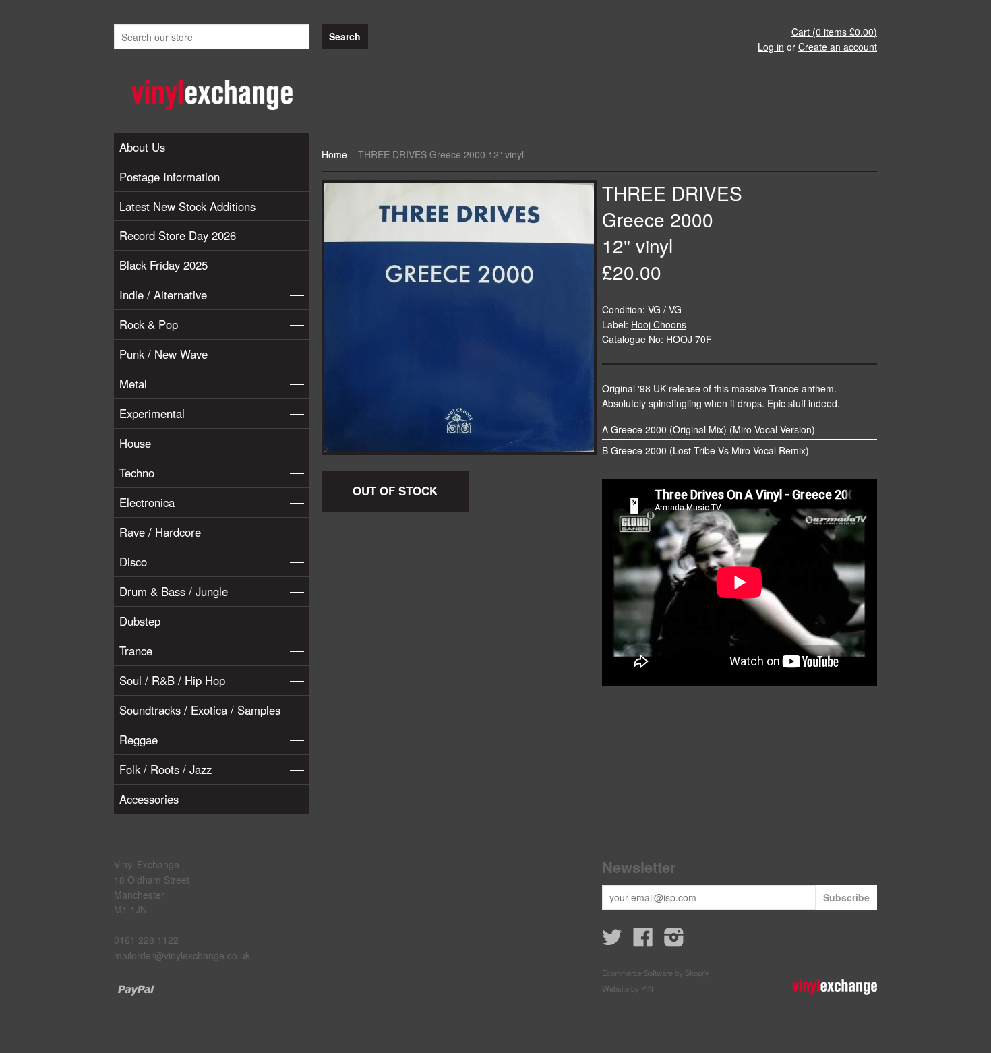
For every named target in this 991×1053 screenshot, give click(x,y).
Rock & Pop (148, 324)
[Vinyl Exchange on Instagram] (674, 941)
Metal (133, 383)
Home (334, 154)
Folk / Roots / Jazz (165, 769)
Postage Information (169, 177)
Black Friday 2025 (163, 265)
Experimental (152, 413)
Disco (133, 561)
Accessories (149, 799)
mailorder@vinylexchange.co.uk (182, 955)
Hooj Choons (658, 324)
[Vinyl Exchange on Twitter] (612, 941)
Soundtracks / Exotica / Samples (199, 710)
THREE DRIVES (672, 192)
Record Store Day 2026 (177, 235)
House (135, 443)
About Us (142, 147)
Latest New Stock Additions (187, 206)
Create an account (837, 46)
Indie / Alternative (163, 295)
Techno (136, 472)
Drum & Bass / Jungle (173, 591)
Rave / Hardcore (160, 532)
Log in (771, 46)
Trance (135, 650)
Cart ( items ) (834, 31)
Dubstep (139, 621)
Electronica (147, 502)
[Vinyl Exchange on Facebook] (643, 941)
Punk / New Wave (163, 354)
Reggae (138, 739)
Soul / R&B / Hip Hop (172, 680)
